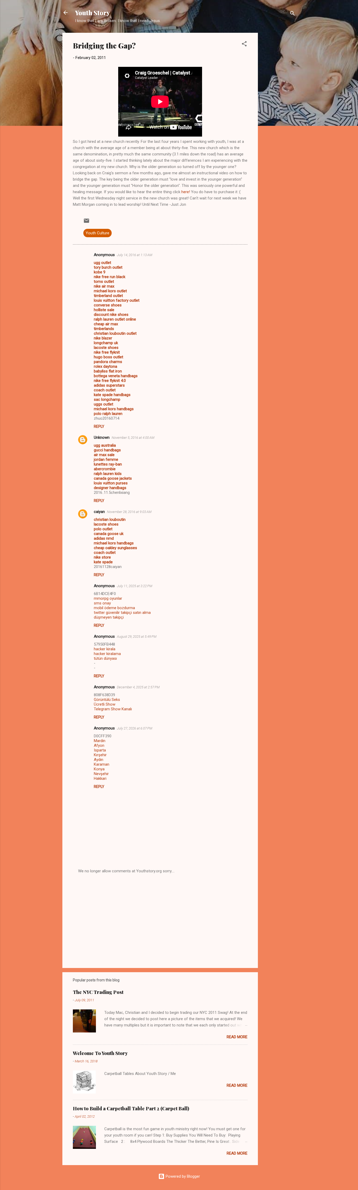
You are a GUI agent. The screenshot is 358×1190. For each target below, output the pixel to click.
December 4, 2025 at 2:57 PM (138, 687)
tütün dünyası (105, 658)
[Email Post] (86, 222)
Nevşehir (101, 773)
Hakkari (100, 778)
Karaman (101, 764)
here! (185, 192)
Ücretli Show (104, 704)
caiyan (99, 511)
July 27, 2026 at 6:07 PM (134, 728)
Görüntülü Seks (107, 699)
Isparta (100, 750)
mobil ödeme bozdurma (114, 607)
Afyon (99, 745)
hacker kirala (104, 649)
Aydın (98, 759)
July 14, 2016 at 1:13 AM (134, 255)
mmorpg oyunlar (108, 598)
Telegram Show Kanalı (113, 709)
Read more (237, 1037)
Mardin (99, 740)
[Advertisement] (279, 111)
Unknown (102, 437)
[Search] (292, 14)
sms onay (102, 603)
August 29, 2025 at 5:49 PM (136, 637)
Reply (99, 426)
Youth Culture (97, 233)
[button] (244, 45)
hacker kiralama (107, 653)
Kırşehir (100, 755)
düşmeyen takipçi (109, 617)
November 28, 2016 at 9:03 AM (129, 512)
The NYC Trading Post (98, 992)
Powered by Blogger (182, 1176)
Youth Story (92, 12)
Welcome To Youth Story (100, 1053)
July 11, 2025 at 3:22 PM (134, 586)
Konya (99, 769)
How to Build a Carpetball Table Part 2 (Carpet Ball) (131, 1108)
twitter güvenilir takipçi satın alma (122, 612)
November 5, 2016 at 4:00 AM (133, 438)
